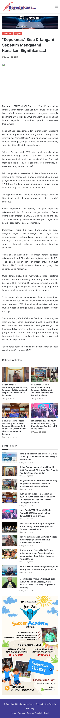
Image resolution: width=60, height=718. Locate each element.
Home (13, 713)
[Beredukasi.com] (19, 6)
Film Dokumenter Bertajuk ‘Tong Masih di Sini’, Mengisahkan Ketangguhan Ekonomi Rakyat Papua (38, 526)
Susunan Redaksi (34, 713)
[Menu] (56, 7)
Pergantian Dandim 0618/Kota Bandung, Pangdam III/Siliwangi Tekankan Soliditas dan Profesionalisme (42, 389)
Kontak (46, 713)
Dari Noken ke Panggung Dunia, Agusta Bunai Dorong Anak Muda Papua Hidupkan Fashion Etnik (38, 540)
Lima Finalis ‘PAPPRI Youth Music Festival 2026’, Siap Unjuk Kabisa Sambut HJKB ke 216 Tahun (35, 513)
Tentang (21, 713)
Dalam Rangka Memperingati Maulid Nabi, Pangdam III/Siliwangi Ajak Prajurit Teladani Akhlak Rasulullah (15, 389)
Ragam (18, 33)
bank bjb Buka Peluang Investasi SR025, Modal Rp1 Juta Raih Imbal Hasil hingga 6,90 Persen (38, 457)
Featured (7, 33)
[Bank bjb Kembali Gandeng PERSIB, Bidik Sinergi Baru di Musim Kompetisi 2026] (9, 570)
